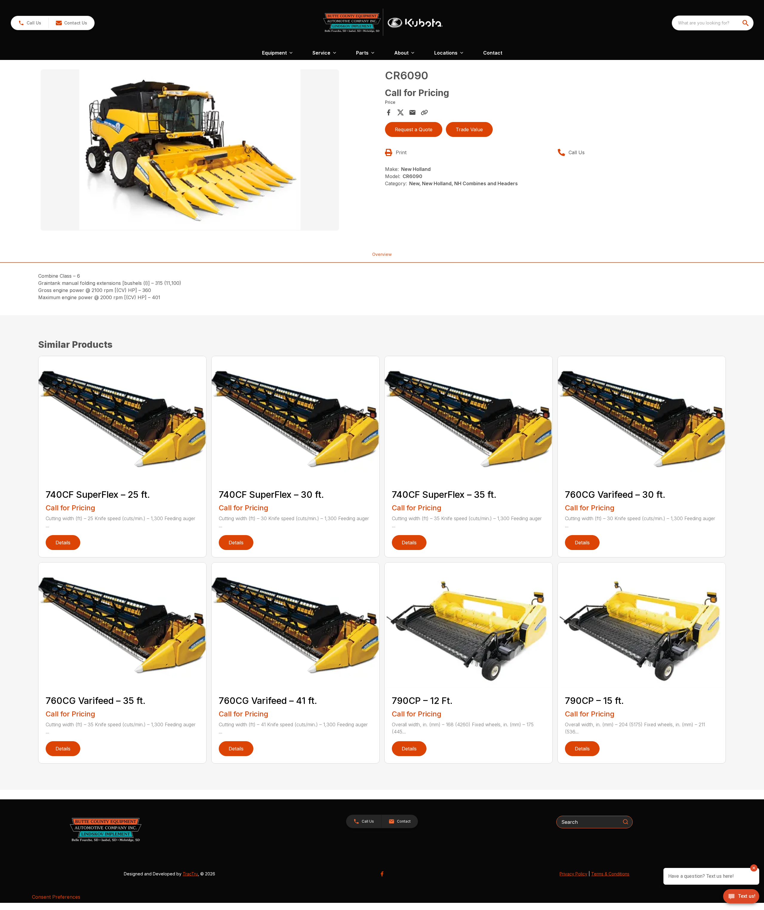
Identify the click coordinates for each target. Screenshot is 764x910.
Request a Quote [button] (413, 129)
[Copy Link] (424, 112)
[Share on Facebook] (388, 112)
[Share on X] (400, 112)
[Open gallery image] (190, 150)
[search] (746, 23)
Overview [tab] (382, 254)
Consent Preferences (56, 897)
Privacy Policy (573, 873)
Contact (492, 53)
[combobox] (712, 23)
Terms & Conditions (610, 873)
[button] (29, 23)
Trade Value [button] (469, 129)
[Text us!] (741, 897)
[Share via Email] (412, 112)
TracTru (190, 873)
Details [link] (63, 543)
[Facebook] (382, 873)
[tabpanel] (210, 150)
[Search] (625, 822)
